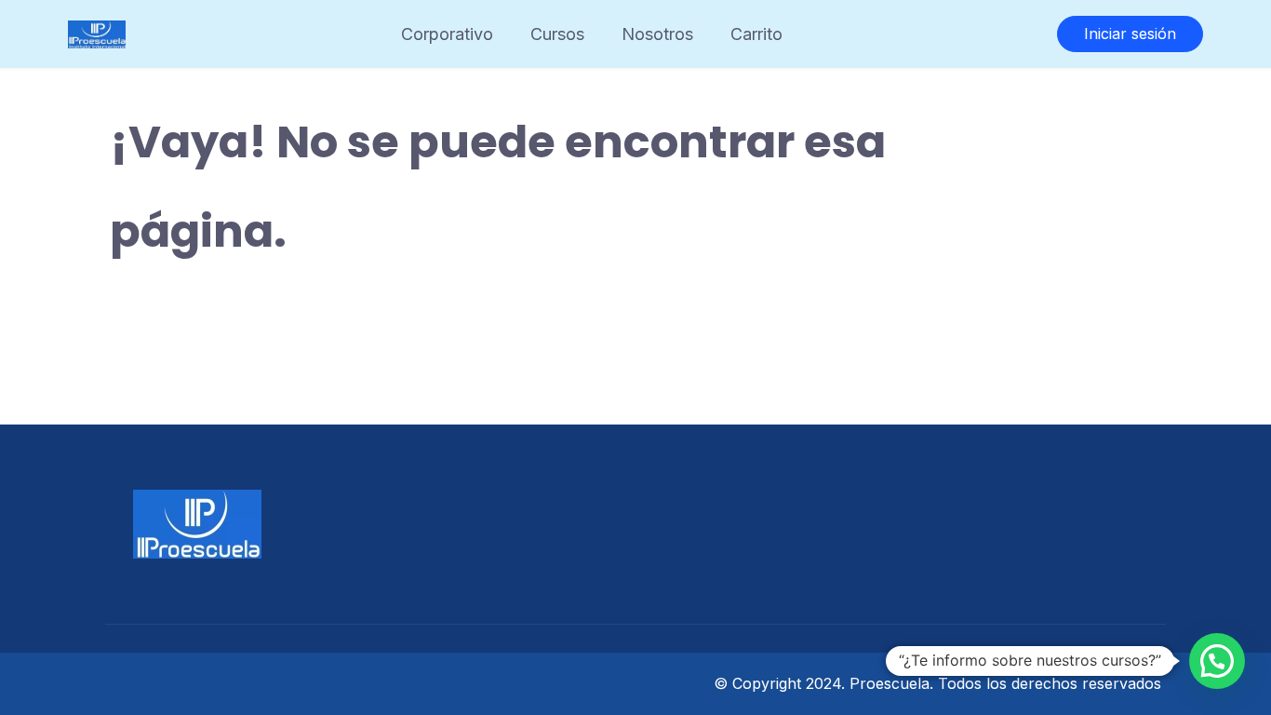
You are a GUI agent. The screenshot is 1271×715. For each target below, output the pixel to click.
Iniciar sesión (1130, 33)
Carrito (756, 34)
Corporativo (447, 34)
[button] (1217, 661)
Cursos (557, 34)
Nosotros (657, 34)
